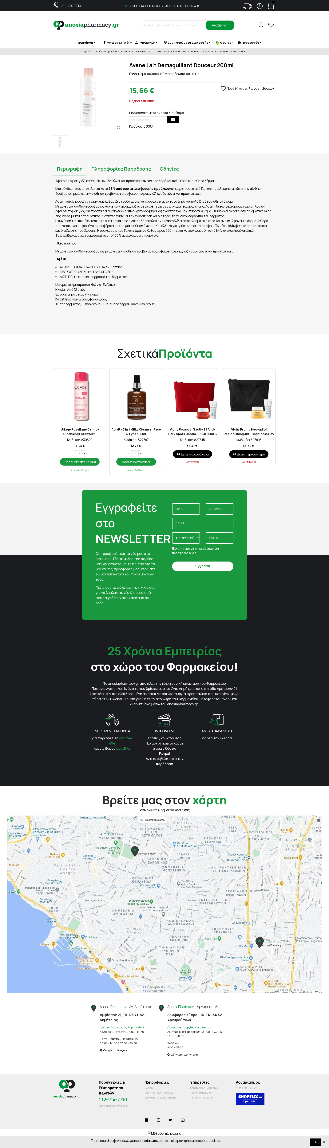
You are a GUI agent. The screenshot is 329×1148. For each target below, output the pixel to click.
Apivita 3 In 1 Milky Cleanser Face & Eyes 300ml (136, 431)
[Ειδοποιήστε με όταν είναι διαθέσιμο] (173, 119)
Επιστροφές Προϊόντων (204, 1088)
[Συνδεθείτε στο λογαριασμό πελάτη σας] (261, 25)
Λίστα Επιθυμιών (246, 1088)
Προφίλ (149, 1088)
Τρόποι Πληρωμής (201, 1092)
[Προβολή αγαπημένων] (271, 25)
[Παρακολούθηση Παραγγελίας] (247, 6)
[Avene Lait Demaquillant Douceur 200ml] (119, 128)
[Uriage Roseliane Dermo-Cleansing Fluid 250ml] (79, 396)
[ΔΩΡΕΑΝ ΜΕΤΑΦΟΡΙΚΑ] (112, 719)
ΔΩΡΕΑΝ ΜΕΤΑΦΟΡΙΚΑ (112, 731)
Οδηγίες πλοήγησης (116, 1050)
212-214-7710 (71, 6)
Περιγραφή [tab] (70, 168)
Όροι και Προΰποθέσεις (159, 1092)
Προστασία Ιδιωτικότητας (160, 1097)
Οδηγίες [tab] (169, 168)
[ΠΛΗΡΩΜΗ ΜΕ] (164, 719)
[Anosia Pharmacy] (86, 25)
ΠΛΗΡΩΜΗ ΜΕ (164, 731)
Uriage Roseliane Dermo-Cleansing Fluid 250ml (80, 431)
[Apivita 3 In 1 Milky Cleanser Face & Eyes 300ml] (136, 396)
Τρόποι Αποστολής (201, 1097)
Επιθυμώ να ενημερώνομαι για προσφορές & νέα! (195, 551)
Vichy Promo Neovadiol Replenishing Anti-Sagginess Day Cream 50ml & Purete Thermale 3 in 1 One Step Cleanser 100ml (249, 431)
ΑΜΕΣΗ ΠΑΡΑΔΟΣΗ (217, 731)
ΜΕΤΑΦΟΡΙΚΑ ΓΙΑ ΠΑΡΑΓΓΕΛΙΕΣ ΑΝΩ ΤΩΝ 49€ (161, 6)
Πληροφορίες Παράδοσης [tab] (121, 168)
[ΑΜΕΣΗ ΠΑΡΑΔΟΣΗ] (217, 719)
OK (316, 1142)
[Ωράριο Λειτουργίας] (260, 6)
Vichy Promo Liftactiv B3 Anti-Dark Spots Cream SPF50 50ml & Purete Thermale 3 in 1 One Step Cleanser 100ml (192, 431)
